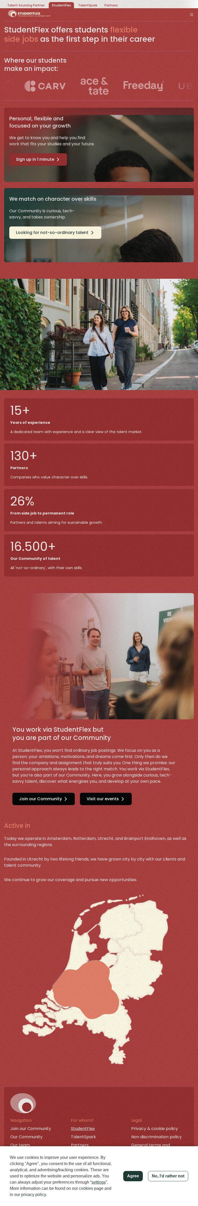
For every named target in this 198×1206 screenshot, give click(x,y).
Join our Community (40, 799)
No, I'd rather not (168, 1176)
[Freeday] (127, 86)
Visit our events (103, 799)
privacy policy (33, 1194)
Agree (133, 1176)
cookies (86, 1188)
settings (99, 1182)
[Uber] (176, 86)
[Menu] (191, 14)
